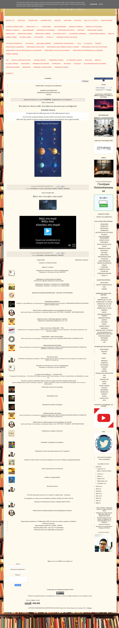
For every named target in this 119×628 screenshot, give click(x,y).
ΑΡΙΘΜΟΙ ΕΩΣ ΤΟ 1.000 (104, 299)
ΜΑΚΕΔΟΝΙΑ (25, 63)
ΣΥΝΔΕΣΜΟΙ (104, 267)
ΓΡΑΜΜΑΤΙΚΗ (33, 20)
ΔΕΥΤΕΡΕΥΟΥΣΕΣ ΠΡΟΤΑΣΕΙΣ (104, 232)
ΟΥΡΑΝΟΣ (60, 188)
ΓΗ (39, 188)
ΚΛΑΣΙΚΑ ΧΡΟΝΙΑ (12, 63)
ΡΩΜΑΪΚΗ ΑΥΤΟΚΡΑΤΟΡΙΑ (43, 67)
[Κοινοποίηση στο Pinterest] (64, 186)
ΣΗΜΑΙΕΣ (104, 289)
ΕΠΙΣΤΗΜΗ (67, 20)
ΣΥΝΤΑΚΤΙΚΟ (38, 37)
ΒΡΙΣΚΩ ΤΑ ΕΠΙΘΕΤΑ (76, 27)
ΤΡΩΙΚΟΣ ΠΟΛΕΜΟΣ (61, 67)
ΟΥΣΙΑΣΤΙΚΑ (104, 259)
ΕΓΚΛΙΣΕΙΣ (104, 234)
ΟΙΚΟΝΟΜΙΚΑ (104, 390)
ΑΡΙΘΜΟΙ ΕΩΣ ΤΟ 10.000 (104, 304)
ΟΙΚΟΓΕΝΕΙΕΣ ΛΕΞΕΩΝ (95, 30)
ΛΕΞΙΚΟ (104, 246)
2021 (97, 496)
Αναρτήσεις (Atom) (51, 262)
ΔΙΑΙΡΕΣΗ (104, 320)
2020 (97, 498)
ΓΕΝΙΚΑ (104, 353)
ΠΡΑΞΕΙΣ (98, 43)
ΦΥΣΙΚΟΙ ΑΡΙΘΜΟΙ (12, 54)
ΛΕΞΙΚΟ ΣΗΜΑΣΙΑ (104, 385)
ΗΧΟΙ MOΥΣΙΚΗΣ (106, 20)
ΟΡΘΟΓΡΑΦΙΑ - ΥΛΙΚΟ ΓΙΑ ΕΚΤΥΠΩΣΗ (52, 336)
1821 (7, 60)
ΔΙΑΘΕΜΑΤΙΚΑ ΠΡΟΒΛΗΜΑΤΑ (64, 43)
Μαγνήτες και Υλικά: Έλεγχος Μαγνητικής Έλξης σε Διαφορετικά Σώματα (104, 514)
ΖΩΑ (104, 375)
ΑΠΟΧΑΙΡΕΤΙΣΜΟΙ (60, 27)
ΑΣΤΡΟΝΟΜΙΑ (34, 188)
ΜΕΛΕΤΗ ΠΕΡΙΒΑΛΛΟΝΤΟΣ (104, 284)
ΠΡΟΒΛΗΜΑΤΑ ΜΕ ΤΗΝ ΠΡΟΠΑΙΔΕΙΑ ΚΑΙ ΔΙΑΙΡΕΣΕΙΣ (24, 50)
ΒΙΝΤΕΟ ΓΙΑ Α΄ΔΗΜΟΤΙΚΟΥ (104, 217)
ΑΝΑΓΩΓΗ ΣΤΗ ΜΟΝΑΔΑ (14, 43)
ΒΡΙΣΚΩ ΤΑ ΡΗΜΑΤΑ (13, 30)
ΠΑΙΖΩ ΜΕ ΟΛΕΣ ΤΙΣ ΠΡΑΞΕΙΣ (104, 330)
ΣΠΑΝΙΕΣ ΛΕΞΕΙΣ (25, 37)
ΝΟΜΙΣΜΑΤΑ (104, 328)
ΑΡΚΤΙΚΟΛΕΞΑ (104, 228)
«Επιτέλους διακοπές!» (48, 523)
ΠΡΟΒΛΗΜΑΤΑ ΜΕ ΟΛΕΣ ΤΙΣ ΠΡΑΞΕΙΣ (94, 47)
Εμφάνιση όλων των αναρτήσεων (62, 99)
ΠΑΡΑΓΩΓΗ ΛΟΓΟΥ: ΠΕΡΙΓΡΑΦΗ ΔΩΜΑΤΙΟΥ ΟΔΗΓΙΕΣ (52, 319)
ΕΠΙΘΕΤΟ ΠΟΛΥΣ (104, 240)
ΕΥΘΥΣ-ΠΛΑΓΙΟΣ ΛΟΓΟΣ (104, 244)
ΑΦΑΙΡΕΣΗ (104, 310)
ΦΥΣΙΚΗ (104, 396)
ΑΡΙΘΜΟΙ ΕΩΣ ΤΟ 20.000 (104, 308)
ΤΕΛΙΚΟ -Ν (49, 37)
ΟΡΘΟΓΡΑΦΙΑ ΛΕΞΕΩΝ (42, 33)
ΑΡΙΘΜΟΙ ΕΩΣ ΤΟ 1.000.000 (104, 302)
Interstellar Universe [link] (48, 110)
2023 (97, 491)
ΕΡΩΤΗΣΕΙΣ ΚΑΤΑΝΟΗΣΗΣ (46, 30)
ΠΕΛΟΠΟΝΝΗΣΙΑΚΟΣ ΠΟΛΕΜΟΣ (95, 63)
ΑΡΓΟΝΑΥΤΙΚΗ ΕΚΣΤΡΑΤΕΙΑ (21, 60)
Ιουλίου (99, 474)
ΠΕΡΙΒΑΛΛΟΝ (104, 392)
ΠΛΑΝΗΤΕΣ (67, 188)
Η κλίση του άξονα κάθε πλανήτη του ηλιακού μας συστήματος (48, 106)
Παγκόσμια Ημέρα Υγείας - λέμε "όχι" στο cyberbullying (48, 527)
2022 (97, 493)
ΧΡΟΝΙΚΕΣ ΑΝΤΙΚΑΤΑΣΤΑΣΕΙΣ (66, 37)
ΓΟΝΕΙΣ (104, 369)
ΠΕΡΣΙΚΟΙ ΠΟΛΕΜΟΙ (12, 67)
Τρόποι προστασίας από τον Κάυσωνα (52, 468)
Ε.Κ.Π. (79, 43)
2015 (97, 500)
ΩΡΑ (104, 342)
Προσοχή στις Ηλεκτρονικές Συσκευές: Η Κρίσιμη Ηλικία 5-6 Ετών (52, 501)
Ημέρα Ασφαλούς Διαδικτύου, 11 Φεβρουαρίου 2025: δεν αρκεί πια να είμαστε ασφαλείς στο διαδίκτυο (48, 521)
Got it (101, 4)
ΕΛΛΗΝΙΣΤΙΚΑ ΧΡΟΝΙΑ (74, 60)
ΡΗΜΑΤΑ (111, 33)
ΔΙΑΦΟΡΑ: (104, 371)
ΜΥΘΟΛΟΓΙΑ (56, 63)
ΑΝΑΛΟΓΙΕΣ (29, 43)
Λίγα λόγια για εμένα (52, 357)
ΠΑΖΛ (104, 287)
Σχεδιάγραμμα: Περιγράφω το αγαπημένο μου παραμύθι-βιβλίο (52, 284)
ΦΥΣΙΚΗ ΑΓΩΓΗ (104, 398)
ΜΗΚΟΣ (104, 324)
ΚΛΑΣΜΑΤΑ (88, 43)
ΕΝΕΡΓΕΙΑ (57, 20)
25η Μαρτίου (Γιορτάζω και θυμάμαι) (52, 404)
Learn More (93, 4)
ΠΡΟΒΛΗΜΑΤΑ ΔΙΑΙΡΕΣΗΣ (15, 47)
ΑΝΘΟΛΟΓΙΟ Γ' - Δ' (32, 27)
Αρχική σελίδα (41, 260)
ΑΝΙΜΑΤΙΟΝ (104, 363)
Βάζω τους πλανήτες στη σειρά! (48, 196)
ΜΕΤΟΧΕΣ (81, 30)
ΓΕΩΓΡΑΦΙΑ (21, 20)
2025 (97, 486)
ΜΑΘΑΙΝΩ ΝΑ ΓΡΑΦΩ (104, 248)
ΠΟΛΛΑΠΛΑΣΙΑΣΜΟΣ (104, 336)
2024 (97, 488)
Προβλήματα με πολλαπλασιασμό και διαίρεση (48, 279)
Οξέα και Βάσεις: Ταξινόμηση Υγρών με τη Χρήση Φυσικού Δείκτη (104, 509)
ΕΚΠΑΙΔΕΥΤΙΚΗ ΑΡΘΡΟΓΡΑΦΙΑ (104, 373)
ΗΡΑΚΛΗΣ (88, 60)
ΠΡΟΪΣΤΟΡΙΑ (26, 67)
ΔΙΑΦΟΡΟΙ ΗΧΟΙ (46, 20)
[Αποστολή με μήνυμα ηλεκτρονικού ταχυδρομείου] (57, 186)
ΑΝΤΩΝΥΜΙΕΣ (46, 27)
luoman (80, 608)
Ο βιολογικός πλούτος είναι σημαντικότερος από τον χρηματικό (52, 451)
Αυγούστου (100, 468)
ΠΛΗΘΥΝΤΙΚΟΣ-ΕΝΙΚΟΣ (97, 33)
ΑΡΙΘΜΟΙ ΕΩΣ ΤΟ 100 (104, 306)
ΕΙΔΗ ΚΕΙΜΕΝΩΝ (28, 30)
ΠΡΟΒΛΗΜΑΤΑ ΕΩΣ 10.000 (35, 47)
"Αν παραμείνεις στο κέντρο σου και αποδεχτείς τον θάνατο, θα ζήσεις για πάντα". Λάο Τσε (48, 498)
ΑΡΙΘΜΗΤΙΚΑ (104, 226)
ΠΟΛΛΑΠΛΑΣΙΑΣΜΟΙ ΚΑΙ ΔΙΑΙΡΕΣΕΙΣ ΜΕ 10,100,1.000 (104, 333)
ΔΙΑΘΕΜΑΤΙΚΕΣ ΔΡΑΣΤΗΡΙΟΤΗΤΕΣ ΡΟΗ (48, 92)
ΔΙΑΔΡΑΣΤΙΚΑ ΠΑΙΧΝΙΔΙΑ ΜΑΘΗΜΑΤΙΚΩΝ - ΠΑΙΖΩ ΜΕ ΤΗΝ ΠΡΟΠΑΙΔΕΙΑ (52, 293)
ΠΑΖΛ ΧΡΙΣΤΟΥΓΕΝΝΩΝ (104, 457)
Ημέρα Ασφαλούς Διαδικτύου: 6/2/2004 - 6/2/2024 (48, 525)
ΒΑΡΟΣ (104, 312)
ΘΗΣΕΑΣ (98, 60)
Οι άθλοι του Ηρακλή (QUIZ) (52, 477)
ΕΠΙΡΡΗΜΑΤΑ (104, 242)
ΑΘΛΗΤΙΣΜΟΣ (104, 282)
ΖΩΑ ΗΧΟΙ (77, 20)
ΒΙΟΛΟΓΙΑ (104, 351)
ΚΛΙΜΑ (104, 383)
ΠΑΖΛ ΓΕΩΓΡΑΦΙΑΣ (104, 459)
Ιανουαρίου (100, 483)
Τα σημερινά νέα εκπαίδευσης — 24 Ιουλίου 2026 (48, 374)
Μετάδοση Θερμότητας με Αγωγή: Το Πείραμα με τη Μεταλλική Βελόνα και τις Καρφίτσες (104, 520)
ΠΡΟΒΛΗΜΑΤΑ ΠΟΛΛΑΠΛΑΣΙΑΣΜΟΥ (57, 50)
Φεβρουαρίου (101, 481)
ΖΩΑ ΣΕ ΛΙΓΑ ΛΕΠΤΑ (91, 20)
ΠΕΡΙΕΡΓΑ (104, 394)
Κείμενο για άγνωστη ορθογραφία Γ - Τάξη (52, 328)
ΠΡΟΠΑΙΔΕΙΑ (104, 338)
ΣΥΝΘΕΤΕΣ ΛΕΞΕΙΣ (104, 269)
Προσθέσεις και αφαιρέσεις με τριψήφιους (52, 442)
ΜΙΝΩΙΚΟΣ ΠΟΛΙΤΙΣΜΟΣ (41, 63)
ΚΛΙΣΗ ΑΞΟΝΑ (47, 188)
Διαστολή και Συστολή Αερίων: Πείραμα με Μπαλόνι (104, 527)
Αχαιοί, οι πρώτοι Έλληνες (104, 471)
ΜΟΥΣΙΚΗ (104, 388)
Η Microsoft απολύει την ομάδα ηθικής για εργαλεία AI (48, 529)
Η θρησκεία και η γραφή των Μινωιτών (52, 431)
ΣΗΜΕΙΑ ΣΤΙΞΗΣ (11, 37)
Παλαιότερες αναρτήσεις (81, 260)
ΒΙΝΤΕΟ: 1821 (10, 20)
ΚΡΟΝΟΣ (54, 188)
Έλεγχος (104, 205)
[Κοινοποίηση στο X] (60, 186)
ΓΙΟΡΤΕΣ (48, 94)
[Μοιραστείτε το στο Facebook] (62, 186)
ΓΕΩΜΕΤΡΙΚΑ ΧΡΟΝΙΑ (56, 60)
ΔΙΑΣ (41, 188)
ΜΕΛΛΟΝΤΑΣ (104, 250)
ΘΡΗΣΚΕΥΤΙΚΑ (104, 379)
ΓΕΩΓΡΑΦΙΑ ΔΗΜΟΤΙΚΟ (50, 255)
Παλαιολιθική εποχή (52, 396)
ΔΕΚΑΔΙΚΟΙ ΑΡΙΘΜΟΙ (44, 43)
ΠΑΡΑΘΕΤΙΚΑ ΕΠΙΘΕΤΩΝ (77, 33)
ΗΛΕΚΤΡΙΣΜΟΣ (104, 349)
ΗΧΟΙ (104, 377)
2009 (97, 503)
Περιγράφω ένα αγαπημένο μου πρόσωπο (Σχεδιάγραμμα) (52, 270)
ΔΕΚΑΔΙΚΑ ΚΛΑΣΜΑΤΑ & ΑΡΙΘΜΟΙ (104, 315)
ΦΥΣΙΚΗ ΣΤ (9, 73)
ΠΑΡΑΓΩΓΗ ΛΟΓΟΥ (59, 33)
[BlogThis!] (59, 186)
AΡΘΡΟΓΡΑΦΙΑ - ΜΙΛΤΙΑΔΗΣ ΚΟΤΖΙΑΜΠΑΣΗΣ (49, 85)
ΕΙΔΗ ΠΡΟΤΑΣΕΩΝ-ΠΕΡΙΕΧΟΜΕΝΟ (104, 237)
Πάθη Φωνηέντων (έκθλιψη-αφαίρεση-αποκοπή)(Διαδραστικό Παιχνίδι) (52, 310)
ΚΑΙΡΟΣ (104, 381)
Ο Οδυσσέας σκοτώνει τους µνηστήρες (52, 387)
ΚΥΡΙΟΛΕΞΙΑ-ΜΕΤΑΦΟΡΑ (66, 30)
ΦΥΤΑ (104, 400)
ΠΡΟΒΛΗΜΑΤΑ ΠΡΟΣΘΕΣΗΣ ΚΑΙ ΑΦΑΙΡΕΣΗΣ (88, 50)
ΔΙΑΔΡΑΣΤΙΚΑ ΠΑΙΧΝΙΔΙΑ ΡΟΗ (48, 90)
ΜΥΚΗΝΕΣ (67, 63)
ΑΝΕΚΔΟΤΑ (104, 360)
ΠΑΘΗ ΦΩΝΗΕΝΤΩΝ (104, 261)
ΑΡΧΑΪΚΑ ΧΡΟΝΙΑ (40, 60)
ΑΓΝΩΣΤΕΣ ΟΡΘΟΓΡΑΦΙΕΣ (14, 27)
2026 (97, 466)
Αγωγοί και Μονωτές (104, 524)
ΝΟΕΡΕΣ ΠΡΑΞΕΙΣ (104, 326)
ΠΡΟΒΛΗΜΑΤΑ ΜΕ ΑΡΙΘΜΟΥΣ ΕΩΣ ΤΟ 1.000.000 (63, 47)
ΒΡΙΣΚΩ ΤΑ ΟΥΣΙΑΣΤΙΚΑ (94, 27)
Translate (108, 90)
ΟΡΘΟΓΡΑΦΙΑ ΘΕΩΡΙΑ (25, 33)
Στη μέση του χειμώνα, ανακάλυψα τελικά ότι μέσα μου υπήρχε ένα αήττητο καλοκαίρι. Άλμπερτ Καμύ (48, 380)
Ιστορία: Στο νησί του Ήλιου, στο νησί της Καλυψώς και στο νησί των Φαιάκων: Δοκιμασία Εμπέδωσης (52, 459)
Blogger (89, 608)
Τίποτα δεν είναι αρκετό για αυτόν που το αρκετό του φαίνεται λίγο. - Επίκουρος (48, 495)
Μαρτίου (99, 478)
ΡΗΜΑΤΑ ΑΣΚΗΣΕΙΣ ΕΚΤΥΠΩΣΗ (52, 345)
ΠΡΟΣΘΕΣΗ (104, 340)
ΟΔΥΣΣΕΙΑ (77, 63)
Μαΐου (99, 476)
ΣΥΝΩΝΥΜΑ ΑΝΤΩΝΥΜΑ (104, 273)
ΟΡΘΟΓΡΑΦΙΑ (10, 33)
